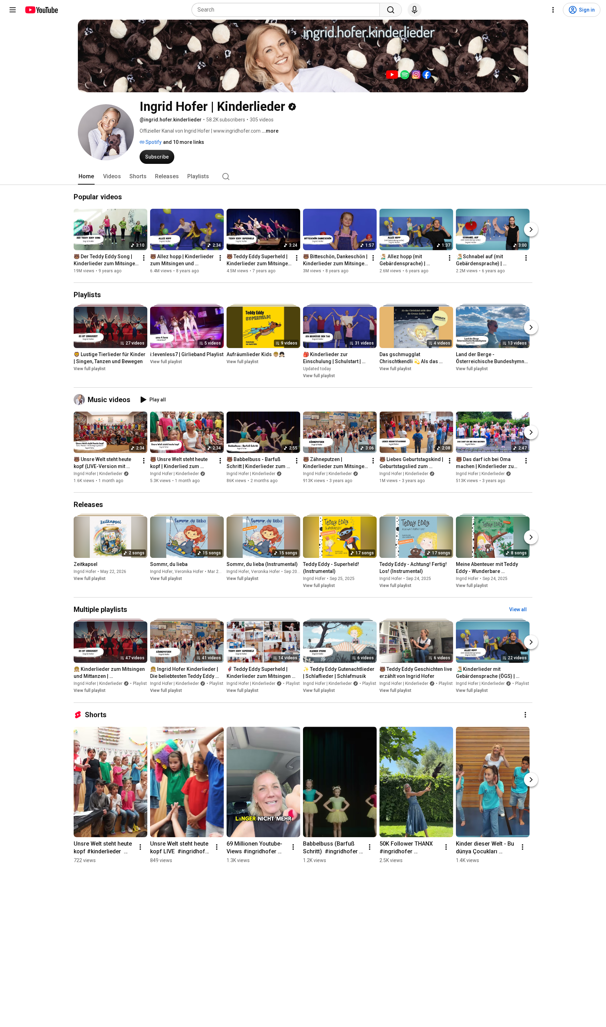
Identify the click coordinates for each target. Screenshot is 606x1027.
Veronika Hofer (189, 571)
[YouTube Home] (41, 10)
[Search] (390, 10)
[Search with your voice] (415, 10)
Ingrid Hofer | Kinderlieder (98, 473)
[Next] (531, 229)
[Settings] (553, 10)
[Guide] (12, 10)
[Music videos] (81, 399)
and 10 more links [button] (183, 142)
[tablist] (303, 176)
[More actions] (144, 258)
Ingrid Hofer (85, 571)
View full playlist (90, 368)
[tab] (86, 176)
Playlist (140, 683)
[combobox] (287, 10)
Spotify (153, 142)
